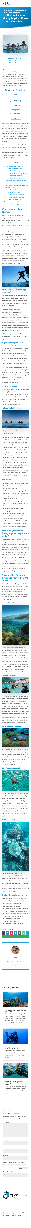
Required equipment (15, 175)
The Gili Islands (12, 759)
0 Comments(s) (12, 65)
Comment (6, 1122)
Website (5, 1155)
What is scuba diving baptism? (13, 166)
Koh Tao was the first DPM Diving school (14, 717)
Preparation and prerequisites (18, 173)
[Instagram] (15, 966)
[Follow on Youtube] (15, 1220)
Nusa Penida (15, 793)
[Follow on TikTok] (11, 1220)
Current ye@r (7, 1172)
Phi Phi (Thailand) (14, 199)
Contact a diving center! (16, 171)
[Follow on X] (23, 1220)
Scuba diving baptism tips (12, 202)
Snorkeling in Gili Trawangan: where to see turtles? (15, 1010)
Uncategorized (12, 60)
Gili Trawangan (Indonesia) (17, 194)
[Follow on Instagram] (8, 1220)
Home (5, 10)
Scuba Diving (17, 58)
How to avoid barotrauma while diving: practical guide (14, 1047)
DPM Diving (7, 334)
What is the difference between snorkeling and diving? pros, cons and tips (14, 1083)
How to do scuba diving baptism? (14, 168)
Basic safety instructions (16, 178)
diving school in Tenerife (13, 661)
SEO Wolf (24, 1215)
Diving (10, 10)
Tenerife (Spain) (13, 190)
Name (5, 1140)
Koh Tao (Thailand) (14, 192)
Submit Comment (23, 1168)
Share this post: (13, 204)
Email (5, 1148)
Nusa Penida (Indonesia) (16, 197)
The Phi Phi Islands (21, 876)
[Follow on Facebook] (19, 1220)
